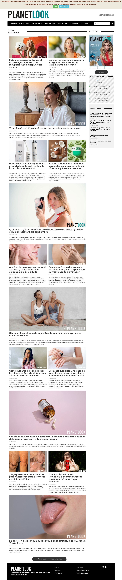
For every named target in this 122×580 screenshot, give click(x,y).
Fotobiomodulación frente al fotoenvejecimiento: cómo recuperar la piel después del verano (25, 63)
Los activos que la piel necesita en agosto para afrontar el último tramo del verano (66, 62)
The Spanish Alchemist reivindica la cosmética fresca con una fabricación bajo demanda (65, 478)
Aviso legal (80, 567)
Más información (64, 6)
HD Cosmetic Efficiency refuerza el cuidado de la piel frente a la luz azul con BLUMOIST (27, 166)
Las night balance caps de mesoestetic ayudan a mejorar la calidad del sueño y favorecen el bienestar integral (47, 437)
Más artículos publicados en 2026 (49, 559)
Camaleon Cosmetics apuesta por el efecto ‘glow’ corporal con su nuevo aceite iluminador (66, 269)
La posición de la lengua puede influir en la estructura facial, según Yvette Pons (47, 541)
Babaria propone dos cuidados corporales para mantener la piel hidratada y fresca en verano (66, 166)
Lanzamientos (37, 23)
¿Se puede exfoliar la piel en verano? (101, 141)
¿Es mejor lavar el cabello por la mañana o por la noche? (100, 122)
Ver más (101, 72)
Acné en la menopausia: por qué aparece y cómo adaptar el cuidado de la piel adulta (27, 269)
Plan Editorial (58, 573)
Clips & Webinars (72, 23)
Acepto (55, 6)
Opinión (60, 23)
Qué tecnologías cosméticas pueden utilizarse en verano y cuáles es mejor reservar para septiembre (46, 230)
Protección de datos (83, 570)
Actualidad (23, 23)
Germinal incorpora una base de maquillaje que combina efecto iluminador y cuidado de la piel (66, 373)
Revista (13, 23)
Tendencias (49, 23)
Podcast (84, 23)
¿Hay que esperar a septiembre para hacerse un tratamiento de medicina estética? (27, 476)
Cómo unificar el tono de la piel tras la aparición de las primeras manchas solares (45, 334)
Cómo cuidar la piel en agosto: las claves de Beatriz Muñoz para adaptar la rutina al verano (27, 373)
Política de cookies (82, 573)
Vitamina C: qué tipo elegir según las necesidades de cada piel (44, 128)
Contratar (57, 570)
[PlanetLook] (103, 567)
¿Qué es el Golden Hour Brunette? (99, 135)
